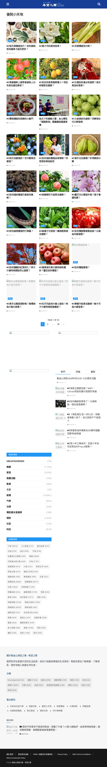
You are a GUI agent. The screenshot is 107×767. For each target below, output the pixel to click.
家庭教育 (14, 566)
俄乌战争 (43, 546)
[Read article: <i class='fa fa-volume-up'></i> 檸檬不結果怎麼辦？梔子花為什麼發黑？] (87, 290)
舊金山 (25, 618)
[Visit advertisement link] (29, 348)
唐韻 (34, 556)
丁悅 (13, 546)
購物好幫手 (27, 623)
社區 (9, 523)
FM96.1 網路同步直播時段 (43, 754)
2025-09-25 (76, 271)
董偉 (12, 623)
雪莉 (41, 628)
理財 (9, 518)
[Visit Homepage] (53, 4)
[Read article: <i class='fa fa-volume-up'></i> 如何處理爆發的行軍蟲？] (22, 217)
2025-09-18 (11, 311)
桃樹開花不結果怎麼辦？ (54, 194)
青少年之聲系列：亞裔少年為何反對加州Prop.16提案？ (83, 445)
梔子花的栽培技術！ (51, 46)
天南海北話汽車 (17, 561)
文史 (9, 489)
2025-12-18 (76, 202)
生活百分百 (31, 612)
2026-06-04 (76, 50)
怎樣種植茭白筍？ (83, 46)
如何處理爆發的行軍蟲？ (21, 231)
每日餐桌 (27, 597)
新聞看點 (31, 582)
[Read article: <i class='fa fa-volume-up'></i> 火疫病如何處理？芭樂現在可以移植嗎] (87, 105)
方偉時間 (28, 587)
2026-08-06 (11, 53)
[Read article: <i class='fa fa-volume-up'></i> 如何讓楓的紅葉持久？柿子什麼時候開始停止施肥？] (22, 254)
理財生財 (14, 612)
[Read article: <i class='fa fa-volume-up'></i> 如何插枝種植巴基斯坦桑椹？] (22, 181)
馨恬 (12, 633)
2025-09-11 (44, 311)
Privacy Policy (62, 754)
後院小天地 (31, 572)
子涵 (34, 561)
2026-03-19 (76, 126)
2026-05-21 (44, 89)
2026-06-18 (44, 50)
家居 (10, 41)
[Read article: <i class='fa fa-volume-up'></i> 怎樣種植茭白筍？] (87, 32)
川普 (28, 566)
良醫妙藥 (40, 618)
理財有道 (31, 607)
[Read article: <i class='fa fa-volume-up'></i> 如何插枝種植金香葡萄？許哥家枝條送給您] (54, 144)
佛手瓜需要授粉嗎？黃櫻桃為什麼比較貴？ (21, 305)
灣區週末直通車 (14, 512)
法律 (9, 506)
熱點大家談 (32, 602)
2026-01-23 (11, 202)
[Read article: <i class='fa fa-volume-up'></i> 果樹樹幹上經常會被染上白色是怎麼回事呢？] (22, 69)
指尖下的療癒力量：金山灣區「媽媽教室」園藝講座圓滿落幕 (53, 121)
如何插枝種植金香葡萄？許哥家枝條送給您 (53, 160)
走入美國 (14, 628)
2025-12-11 (11, 235)
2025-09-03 (24, 734)
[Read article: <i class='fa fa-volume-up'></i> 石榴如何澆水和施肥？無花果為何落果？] (87, 69)
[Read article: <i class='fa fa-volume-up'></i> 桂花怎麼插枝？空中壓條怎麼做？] (22, 144)
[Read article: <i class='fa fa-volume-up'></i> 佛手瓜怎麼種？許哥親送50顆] (87, 144)
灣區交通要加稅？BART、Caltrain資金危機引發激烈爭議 (82, 390)
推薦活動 (11, 478)
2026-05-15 (76, 89)
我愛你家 (14, 577)
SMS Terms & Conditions (81, 754)
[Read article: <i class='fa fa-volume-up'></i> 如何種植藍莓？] (87, 254)
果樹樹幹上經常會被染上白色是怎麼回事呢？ (21, 84)
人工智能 (27, 546)
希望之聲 (14, 572)
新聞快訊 (14, 582)
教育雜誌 (30, 577)
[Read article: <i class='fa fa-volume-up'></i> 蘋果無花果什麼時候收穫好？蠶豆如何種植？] (54, 254)
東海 (12, 597)
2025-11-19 (44, 238)
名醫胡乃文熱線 (17, 556)
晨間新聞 (30, 592)
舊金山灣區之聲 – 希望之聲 (21, 762)
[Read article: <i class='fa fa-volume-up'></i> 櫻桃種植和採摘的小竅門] (22, 105)
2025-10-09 (11, 274)
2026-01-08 (44, 198)
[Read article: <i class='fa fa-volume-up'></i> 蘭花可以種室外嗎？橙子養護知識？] (87, 181)
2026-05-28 (11, 89)
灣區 (41, 597)
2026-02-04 (44, 165)
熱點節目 (14, 607)
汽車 (9, 501)
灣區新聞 (14, 602)
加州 (24, 551)
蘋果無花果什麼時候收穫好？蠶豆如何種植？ (52, 269)
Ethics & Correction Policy (16, 758)
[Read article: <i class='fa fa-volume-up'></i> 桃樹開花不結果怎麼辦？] (54, 181)
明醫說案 (14, 592)
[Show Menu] (8, 4)
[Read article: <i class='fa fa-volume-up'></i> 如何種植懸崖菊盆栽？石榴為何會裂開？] (87, 217)
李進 (45, 592)
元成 (12, 551)
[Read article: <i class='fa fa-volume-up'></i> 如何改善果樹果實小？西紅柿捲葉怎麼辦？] (54, 69)
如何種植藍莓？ (82, 267)
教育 (9, 484)
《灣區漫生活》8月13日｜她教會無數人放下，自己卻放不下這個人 (83, 417)
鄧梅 (29, 628)
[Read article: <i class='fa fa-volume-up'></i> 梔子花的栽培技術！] (54, 32)
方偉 (13, 587)
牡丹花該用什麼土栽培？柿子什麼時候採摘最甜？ (53, 305)
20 (58, 324)
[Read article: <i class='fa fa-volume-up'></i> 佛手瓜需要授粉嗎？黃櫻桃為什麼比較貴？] (22, 290)
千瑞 (36, 551)
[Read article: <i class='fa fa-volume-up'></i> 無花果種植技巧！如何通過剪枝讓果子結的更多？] (22, 32)
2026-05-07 (11, 123)
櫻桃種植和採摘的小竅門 (21, 118)
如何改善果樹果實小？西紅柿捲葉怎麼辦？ (53, 84)
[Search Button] (99, 4)
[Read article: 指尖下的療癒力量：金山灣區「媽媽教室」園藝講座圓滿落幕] (54, 105)
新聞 (9, 495)
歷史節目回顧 (23, 754)
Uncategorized (15, 461)
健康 (75, 41)
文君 (44, 577)
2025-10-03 (44, 274)
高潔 (25, 633)
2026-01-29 (76, 165)
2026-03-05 (11, 165)
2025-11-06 (76, 238)
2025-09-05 (76, 311)
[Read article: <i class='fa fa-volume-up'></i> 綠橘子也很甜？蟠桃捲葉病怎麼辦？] (54, 217)
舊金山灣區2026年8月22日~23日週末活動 (76, 378)
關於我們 (10, 754)
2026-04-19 (44, 129)
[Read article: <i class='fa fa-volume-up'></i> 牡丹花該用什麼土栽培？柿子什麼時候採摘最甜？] (54, 290)
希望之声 (42, 566)
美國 (12, 618)
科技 (9, 529)
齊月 (37, 633)
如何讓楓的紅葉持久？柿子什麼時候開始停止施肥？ (21, 269)
